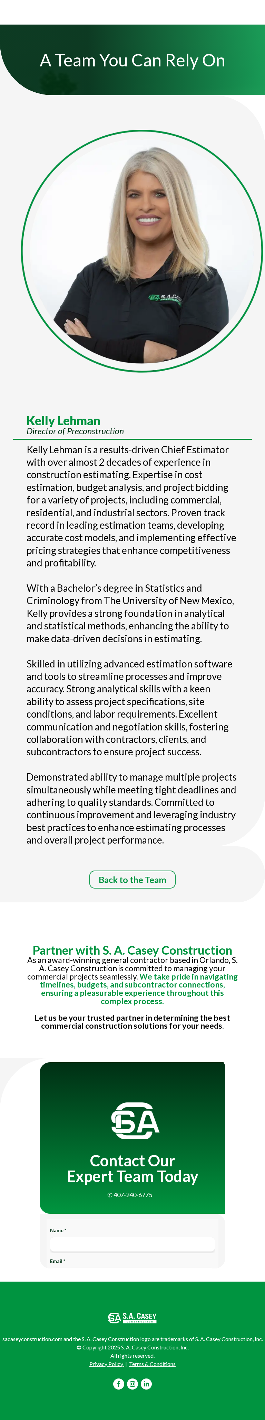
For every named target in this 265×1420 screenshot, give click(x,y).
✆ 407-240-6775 (129, 1195)
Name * (58, 1230)
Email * (57, 1261)
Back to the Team (132, 879)
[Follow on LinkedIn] (146, 1384)
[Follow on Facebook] (118, 1384)
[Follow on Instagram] (132, 1384)
